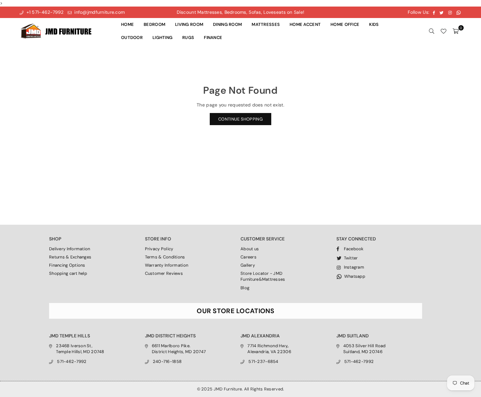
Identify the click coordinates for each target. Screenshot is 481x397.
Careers (248, 257)
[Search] (431, 31)
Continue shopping (240, 119)
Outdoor (132, 37)
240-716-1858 (167, 361)
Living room (189, 24)
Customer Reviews (164, 273)
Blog (244, 288)
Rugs (188, 37)
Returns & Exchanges (70, 257)
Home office (344, 24)
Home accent (305, 24)
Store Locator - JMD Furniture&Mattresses (262, 276)
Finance (213, 37)
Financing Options (67, 265)
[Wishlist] (443, 31)
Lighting (162, 37)
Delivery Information (69, 249)
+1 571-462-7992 (44, 12)
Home (127, 24)
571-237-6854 (263, 361)
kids (374, 24)
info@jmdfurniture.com (99, 12)
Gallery (247, 265)
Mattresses (266, 24)
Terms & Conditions (165, 257)
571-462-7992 (71, 361)
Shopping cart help (68, 273)
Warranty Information (166, 265)
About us (249, 249)
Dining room (227, 24)
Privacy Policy (159, 249)
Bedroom (154, 24)
